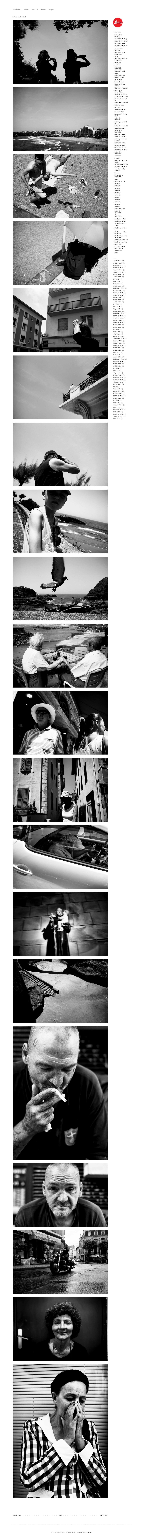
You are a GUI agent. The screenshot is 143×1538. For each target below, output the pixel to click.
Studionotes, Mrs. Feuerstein (121, 236)
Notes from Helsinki (118, 153)
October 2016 (117, 375)
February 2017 (118, 382)
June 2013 (116, 306)
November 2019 (118, 409)
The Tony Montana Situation (121, 59)
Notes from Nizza (121, 94)
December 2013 (118, 318)
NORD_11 (117, 184)
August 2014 (117, 336)
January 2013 (117, 297)
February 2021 (118, 416)
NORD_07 (117, 193)
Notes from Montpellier (119, 91)
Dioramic (118, 156)
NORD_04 (117, 200)
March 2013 (117, 300)
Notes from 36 (120, 181)
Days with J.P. (120, 128)
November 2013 (118, 316)
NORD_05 (117, 197)
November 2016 (118, 377)
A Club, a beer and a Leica (120, 247)
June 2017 (116, 389)
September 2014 (118, 339)
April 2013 (117, 302)
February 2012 (118, 272)
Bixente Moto (119, 112)
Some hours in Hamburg (120, 169)
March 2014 (117, 325)
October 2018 (117, 405)
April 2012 (117, 277)
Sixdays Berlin (120, 219)
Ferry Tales (119, 48)
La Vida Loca (119, 65)
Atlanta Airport (120, 137)
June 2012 (116, 281)
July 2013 (116, 309)
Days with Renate (121, 167)
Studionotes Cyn (120, 223)
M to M (117, 158)
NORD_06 (117, 195)
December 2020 (118, 414)
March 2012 (117, 274)
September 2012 (118, 288)
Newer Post (17, 1515)
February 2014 (118, 323)
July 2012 (116, 284)
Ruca (116, 253)
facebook (43, 9)
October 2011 (117, 263)
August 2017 (117, 391)
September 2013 (118, 313)
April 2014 (117, 327)
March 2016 (117, 364)
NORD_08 (117, 190)
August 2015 (117, 357)
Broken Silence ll (121, 240)
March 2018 (117, 398)
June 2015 (116, 352)
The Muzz (118, 50)
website (26, 9)
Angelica (118, 63)
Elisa (116, 226)
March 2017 (117, 384)
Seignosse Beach (120, 110)
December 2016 (118, 380)
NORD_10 (117, 186)
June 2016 (116, 371)
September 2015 (118, 359)
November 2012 (118, 293)
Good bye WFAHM (120, 221)
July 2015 (116, 354)
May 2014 (116, 329)
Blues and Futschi (121, 97)
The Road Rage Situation (120, 53)
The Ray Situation (121, 88)
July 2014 (116, 334)
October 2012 (117, 290)
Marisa (117, 173)
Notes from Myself (121, 126)
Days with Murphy (121, 39)
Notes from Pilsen (121, 41)
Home (60, 1515)
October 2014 (117, 341)
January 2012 (117, 270)
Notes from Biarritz (118, 131)
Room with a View (121, 150)
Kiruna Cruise (120, 145)
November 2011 (118, 265)
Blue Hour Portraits (118, 215)
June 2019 (116, 407)
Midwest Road (119, 82)
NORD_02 (117, 204)
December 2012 (118, 295)
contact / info (34, 9)
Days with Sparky (121, 46)
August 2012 (117, 286)
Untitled (118, 244)
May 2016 (116, 368)
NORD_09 (117, 188)
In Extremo (118, 79)
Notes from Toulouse (118, 212)
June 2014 (116, 332)
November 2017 (118, 396)
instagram (51, 9)
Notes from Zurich (121, 103)
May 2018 (116, 400)
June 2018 (116, 403)
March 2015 (117, 348)
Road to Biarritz (121, 242)
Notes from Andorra (118, 119)
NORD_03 (117, 202)
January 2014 (117, 320)
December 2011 (118, 268)
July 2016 (116, 373)
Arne (116, 56)
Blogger (88, 1533)
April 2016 (117, 366)
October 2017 (117, 393)
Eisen (116, 179)
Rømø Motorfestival (120, 74)
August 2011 (117, 261)
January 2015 (117, 343)
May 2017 (116, 387)
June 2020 (116, 412)
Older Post (104, 1515)
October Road (119, 105)
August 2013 (117, 311)
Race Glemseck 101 (121, 164)
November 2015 (118, 361)
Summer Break (119, 77)
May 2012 (116, 279)
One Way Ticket (120, 134)
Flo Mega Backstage (118, 68)
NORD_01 (117, 206)
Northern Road (120, 43)
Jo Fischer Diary (17, 9)
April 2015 (117, 350)
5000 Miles (118, 250)
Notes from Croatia (118, 35)
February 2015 (118, 345)
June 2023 (116, 419)
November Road (120, 71)
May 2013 (116, 304)
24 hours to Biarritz (119, 176)
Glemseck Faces (120, 143)
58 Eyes (117, 107)
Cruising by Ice (120, 147)
